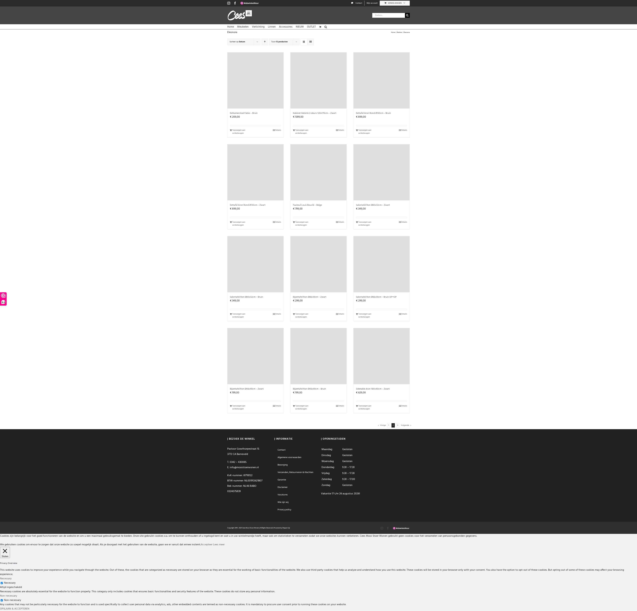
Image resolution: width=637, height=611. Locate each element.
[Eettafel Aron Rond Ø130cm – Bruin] (382, 80)
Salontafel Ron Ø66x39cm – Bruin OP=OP (376, 297)
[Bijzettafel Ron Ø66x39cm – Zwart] (318, 264)
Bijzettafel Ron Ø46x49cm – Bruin (309, 389)
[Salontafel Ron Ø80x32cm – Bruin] (255, 264)
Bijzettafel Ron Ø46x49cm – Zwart (247, 389)
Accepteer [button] (206, 544)
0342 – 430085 (238, 462)
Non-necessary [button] (8, 596)
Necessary (10, 583)
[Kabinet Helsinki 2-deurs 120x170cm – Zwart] (318, 80)
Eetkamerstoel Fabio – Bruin (244, 113)
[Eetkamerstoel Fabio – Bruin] (255, 80)
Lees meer (219, 544)
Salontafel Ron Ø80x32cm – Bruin (246, 297)
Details (278, 130)
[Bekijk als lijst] (310, 42)
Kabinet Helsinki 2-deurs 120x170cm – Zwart (314, 113)
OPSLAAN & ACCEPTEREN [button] (14, 609)
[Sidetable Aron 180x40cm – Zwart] (382, 356)
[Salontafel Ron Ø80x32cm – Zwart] (382, 172)
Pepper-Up (286, 528)
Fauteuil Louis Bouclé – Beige (307, 205)
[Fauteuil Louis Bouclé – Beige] (318, 172)
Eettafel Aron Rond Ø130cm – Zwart (247, 205)
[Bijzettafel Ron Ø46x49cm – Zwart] (255, 356)
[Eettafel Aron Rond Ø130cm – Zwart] (255, 172)
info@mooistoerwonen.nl (244, 467)
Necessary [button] (6, 578)
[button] (325, 26)
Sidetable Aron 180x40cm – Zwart (373, 389)
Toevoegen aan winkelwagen (238, 132)
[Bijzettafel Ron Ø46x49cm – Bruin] (318, 356)
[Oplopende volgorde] (264, 41)
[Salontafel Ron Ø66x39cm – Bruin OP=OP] (382, 264)
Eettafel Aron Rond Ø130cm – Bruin (373, 113)
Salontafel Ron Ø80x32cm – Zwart (373, 205)
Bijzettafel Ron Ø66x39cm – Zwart (309, 297)
